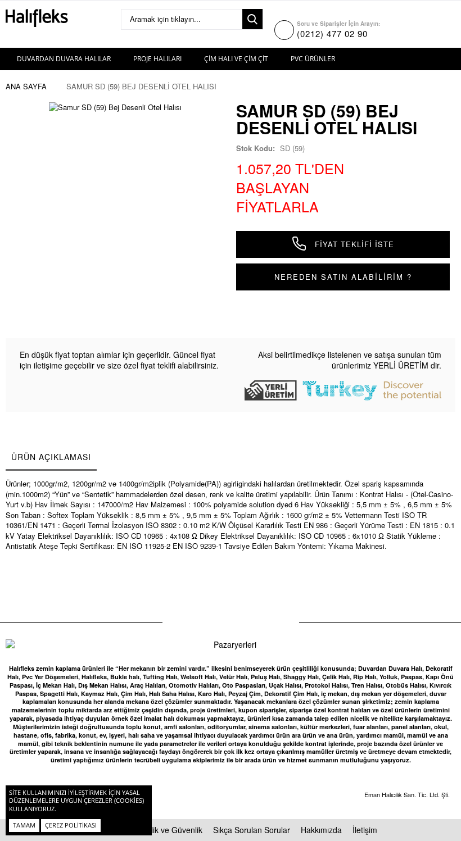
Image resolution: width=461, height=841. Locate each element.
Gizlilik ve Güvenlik (169, 829)
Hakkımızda (321, 829)
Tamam (24, 825)
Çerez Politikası (71, 825)
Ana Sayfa (26, 86)
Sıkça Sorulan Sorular (251, 829)
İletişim (364, 829)
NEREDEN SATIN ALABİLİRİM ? (343, 276)
